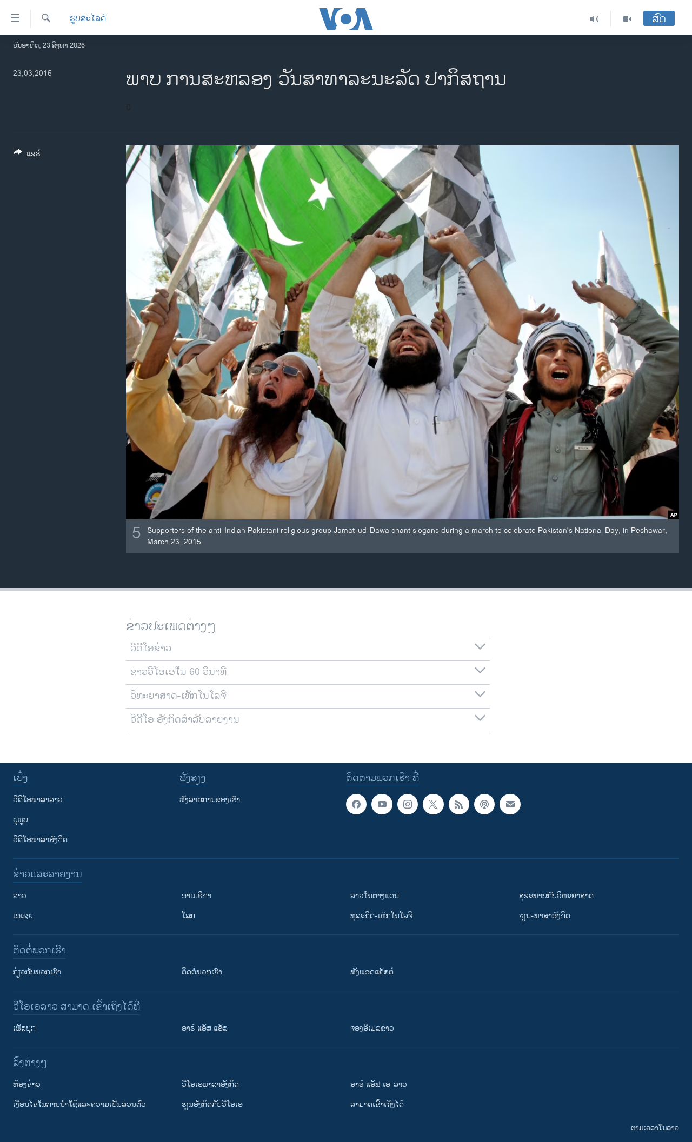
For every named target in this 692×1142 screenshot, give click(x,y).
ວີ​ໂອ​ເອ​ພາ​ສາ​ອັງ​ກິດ (210, 1084)
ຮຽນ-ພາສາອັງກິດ (544, 915)
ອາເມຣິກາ (196, 895)
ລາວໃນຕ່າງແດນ (374, 895)
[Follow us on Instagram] (407, 804)
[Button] (27, 155)
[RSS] (459, 804)
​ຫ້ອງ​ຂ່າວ (27, 1084)
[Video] (627, 19)
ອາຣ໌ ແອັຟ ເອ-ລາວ (378, 1084)
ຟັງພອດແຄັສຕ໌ (372, 972)
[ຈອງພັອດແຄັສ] (510, 804)
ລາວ (19, 895)
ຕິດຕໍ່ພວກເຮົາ (202, 972)
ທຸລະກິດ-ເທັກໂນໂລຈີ (381, 915)
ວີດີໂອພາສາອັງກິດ (40, 839)
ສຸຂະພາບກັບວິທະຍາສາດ (556, 895)
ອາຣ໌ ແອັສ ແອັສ (205, 1028)
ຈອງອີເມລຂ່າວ (372, 1028)
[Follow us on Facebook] (356, 804)
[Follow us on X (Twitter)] (433, 804)
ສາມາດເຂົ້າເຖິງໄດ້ (377, 1104)
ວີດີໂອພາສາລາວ (38, 799)
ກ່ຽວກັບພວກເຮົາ (37, 972)
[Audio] (594, 19)
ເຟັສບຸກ (24, 1028)
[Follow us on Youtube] (381, 804)
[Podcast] (484, 804)
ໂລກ (188, 915)
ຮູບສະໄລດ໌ (88, 18)
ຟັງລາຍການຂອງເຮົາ (209, 799)
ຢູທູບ (20, 819)
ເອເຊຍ (23, 915)
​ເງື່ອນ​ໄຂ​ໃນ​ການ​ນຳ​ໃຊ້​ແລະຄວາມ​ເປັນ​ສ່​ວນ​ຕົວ (79, 1104)
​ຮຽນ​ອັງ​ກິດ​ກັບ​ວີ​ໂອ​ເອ (212, 1104)
